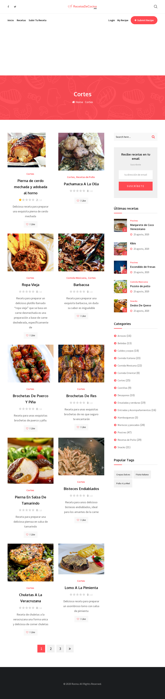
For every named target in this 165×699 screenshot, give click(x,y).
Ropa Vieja (30, 284)
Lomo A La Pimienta (81, 587)
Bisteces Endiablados (81, 488)
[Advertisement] (82, 51)
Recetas (21, 20)
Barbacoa (81, 284)
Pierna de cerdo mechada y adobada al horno (30, 186)
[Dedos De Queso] (120, 305)
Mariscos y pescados (129, 425)
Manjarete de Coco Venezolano (142, 227)
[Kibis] (120, 248)
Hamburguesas (126, 417)
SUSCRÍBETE (135, 186)
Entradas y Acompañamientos (134, 410)
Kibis (133, 243)
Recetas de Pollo (85, 177)
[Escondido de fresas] (120, 267)
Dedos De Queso (140, 305)
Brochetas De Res (81, 395)
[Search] (155, 6)
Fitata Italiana (142, 474)
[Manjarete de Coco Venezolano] (120, 225)
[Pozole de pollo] (120, 286)
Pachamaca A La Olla (81, 184)
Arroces (122, 335)
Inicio (11, 20)
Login (111, 20)
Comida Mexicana (76, 277)
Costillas (122, 387)
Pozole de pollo (140, 286)
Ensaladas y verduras (129, 402)
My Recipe (122, 20)
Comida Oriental (127, 373)
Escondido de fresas (142, 266)
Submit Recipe (145, 20)
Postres (134, 220)
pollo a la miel (123, 483)
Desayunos (123, 395)
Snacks (133, 301)
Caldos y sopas (126, 350)
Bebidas (122, 343)
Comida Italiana (126, 358)
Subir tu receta (37, 20)
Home (79, 102)
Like (32, 224)
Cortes (30, 173)
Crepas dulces (123, 474)
